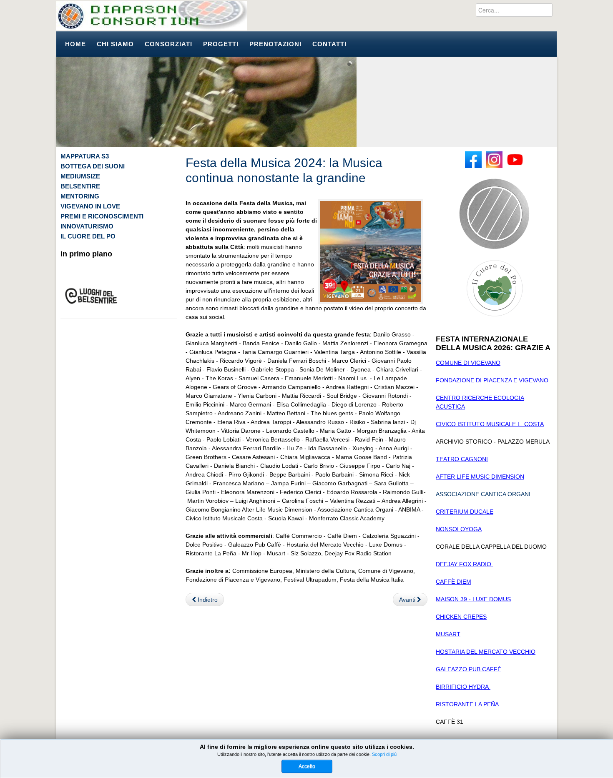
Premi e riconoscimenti (101, 216)
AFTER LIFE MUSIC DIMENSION (480, 476)
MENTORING (79, 196)
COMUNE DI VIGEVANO (468, 362)
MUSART (448, 634)
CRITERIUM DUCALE (464, 511)
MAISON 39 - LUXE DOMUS (473, 599)
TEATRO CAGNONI (462, 459)
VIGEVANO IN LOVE (90, 206)
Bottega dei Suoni (92, 166)
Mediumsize (80, 176)
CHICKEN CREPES (461, 616)
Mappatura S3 (84, 156)
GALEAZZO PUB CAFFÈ (468, 669)
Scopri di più (384, 754)
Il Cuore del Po (88, 236)
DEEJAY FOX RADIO (464, 564)
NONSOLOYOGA (459, 529)
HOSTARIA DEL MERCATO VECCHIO (485, 651)
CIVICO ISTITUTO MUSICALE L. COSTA (490, 424)
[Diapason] (151, 15)
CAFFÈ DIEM (453, 581)
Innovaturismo (86, 226)
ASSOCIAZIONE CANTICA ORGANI (483, 494)
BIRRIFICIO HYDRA (463, 686)
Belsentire (80, 186)
